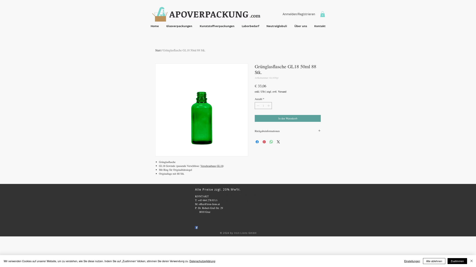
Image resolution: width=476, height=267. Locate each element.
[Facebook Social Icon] (196, 227)
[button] (322, 14)
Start (158, 50)
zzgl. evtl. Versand (276, 91)
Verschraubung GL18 (211, 166)
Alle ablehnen (434, 261)
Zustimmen (457, 261)
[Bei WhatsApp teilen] (271, 142)
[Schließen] (471, 261)
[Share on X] (278, 142)
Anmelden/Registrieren (299, 14)
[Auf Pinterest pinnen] (264, 142)
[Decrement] (257, 105)
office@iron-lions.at (209, 204)
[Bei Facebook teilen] (257, 142)
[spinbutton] (263, 105)
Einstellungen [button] (412, 261)
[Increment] (269, 105)
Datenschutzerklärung (202, 261)
